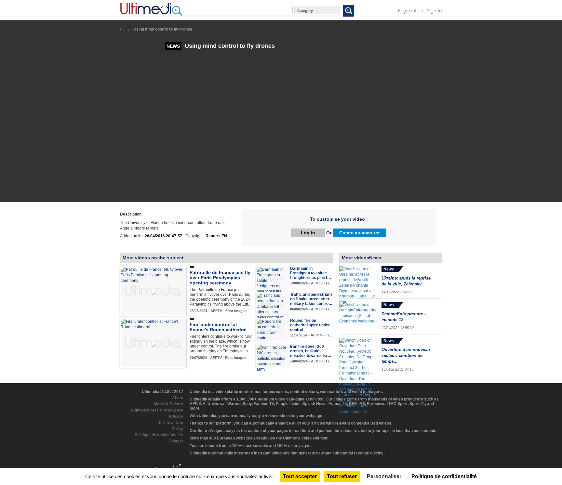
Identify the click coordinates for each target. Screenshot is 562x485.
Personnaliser (384, 476)
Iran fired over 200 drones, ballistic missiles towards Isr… (310, 351)
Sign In (434, 10)
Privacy (176, 416)
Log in (308, 232)
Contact (175, 441)
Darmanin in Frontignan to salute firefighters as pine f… (310, 273)
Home (124, 29)
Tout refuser (342, 476)
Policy (177, 428)
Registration (410, 10)
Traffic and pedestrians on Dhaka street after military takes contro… (311, 299)
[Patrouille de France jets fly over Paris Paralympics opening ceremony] (153, 275)
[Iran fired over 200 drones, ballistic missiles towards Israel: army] (271, 358)
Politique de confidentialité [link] (444, 476)
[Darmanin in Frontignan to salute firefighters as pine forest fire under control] (271, 283)
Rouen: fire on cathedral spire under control (310, 325)
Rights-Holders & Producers (157, 410)
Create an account (359, 232)
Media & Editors (168, 404)
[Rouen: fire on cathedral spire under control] (271, 329)
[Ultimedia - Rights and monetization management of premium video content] (151, 9)
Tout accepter (300, 476)
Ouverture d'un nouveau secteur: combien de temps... (405, 355)
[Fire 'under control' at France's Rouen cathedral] (153, 324)
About (177, 398)
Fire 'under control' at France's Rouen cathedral (218, 327)
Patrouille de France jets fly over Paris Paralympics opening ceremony (220, 277)
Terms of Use (170, 422)
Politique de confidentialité (159, 435)
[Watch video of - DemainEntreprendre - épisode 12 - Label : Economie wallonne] (358, 317)
